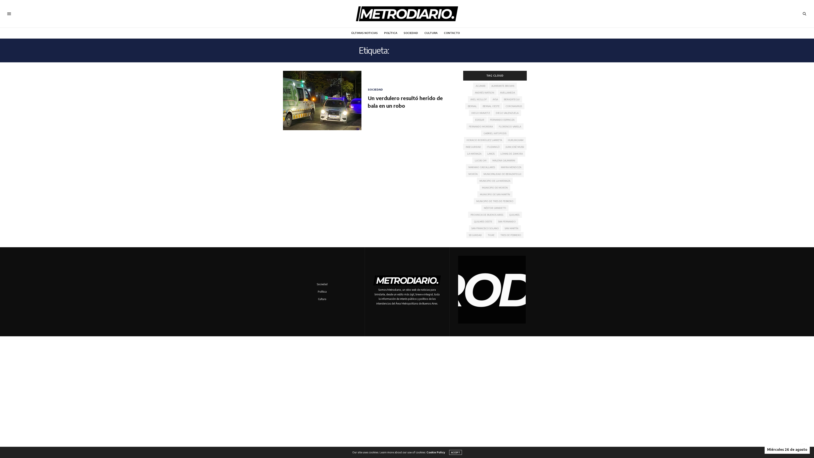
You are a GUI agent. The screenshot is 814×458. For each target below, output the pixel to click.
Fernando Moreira (481, 126)
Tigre (491, 235)
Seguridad (475, 235)
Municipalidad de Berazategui (502, 174)
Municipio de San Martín (495, 194)
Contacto (452, 33)
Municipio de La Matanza (494, 180)
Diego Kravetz (480, 113)
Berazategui (512, 99)
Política (390, 33)
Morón (473, 174)
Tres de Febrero (510, 235)
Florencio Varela (510, 126)
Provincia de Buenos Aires (487, 214)
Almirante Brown (502, 85)
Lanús (491, 153)
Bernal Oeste (491, 106)
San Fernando (507, 221)
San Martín (511, 228)
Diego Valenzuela (507, 113)
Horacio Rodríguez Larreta (484, 140)
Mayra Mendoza (511, 167)
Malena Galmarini (503, 160)
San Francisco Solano (485, 228)
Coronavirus (514, 106)
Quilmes (514, 214)
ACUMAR (480, 85)
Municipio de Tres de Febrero (494, 201)
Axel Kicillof (478, 99)
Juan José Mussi (515, 146)
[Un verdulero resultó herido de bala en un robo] (322, 100)
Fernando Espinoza (502, 119)
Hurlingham (515, 140)
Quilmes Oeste (483, 221)
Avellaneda (507, 92)
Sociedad (411, 33)
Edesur (479, 119)
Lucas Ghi (480, 160)
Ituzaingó (493, 146)
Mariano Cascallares (481, 167)
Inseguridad (473, 146)
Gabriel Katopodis (495, 133)
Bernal (472, 106)
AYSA (495, 99)
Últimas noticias (364, 33)
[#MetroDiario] (407, 13)
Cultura (431, 33)
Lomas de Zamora (511, 153)
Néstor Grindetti (495, 208)
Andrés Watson (484, 92)
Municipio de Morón (495, 187)
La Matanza (474, 153)
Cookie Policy (436, 452)
